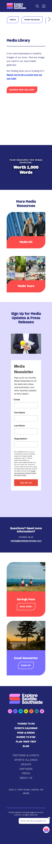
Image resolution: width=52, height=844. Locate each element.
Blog (26, 746)
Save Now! (26, 606)
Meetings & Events (26, 755)
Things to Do (26, 723)
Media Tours (26, 286)
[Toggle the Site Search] (37, 6)
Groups (26, 764)
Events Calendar (26, 728)
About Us (26, 777)
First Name (19, 412)
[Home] (16, 6)
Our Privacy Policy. (20, 475)
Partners (26, 768)
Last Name (19, 426)
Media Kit (26, 242)
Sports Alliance (26, 759)
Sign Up (26, 665)
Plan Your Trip (26, 741)
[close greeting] (49, 818)
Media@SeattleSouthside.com (26, 541)
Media (26, 773)
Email (17, 399)
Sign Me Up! (26, 482)
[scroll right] (49, 19)
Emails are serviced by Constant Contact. (25, 472)
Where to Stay (26, 737)
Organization (20, 439)
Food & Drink (26, 732)
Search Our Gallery (22, 89)
